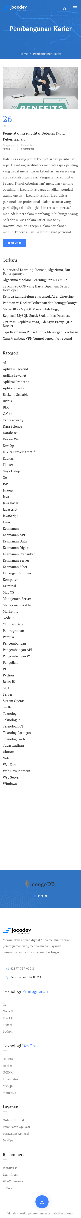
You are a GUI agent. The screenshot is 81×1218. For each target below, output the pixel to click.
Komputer (10, 579)
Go (5, 477)
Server (7, 694)
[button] (35, 896)
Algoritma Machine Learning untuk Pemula (35, 280)
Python (8, 675)
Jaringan (9, 490)
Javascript (10, 509)
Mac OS (8, 592)
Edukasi (8, 458)
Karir (6, 522)
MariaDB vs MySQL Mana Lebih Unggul (32, 309)
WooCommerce (13, 1181)
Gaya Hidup (11, 471)
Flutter (8, 464)
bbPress (8, 1188)
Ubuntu (8, 751)
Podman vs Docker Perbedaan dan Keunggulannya (40, 302)
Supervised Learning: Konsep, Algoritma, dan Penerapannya (36, 272)
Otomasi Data (13, 624)
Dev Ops (9, 445)
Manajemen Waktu (17, 605)
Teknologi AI (12, 720)
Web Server (11, 777)
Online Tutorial (13, 1120)
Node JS (9, 617)
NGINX (8, 1072)
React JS (9, 681)
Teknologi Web (14, 739)
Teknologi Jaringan (17, 732)
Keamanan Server (16, 560)
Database (10, 432)
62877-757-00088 (22, 968)
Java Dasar (10, 503)
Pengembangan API (17, 649)
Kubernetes (10, 1079)
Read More (14, 243)
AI (4, 363)
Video (7, 758)
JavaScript (10, 515)
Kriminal (9, 586)
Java (6, 496)
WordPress (10, 1168)
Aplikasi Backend (15, 369)
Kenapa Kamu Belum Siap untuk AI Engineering (38, 296)
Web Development (17, 771)
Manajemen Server (17, 598)
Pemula (8, 637)
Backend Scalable (15, 394)
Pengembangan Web (18, 656)
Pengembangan (14, 643)
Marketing (10, 611)
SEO (6, 688)
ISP (5, 483)
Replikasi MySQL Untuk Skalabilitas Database (36, 315)
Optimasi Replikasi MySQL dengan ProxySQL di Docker (38, 324)
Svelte (7, 707)
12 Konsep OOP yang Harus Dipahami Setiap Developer (36, 288)
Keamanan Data (15, 541)
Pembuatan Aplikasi (16, 1127)
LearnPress (10, 1174)
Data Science (12, 426)
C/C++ (7, 413)
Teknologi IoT (13, 726)
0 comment (27, 149)
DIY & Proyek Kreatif (19, 452)
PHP (6, 669)
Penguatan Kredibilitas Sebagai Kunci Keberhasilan (34, 136)
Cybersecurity (13, 420)
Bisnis (6, 149)
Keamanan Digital (16, 547)
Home (24, 54)
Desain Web (12, 439)
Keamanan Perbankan (19, 554)
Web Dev (9, 764)
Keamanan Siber (15, 566)
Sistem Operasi (14, 700)
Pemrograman (13, 630)
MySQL (8, 1086)
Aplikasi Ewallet (14, 375)
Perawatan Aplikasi (16, 1133)
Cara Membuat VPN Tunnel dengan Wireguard (37, 338)
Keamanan (11, 528)
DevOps (8, 1140)
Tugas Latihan (13, 745)
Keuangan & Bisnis (17, 573)
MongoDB (9, 1093)
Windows (10, 783)
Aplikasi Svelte (14, 388)
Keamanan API (14, 535)
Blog (6, 407)
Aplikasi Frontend (16, 381)
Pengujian (10, 662)
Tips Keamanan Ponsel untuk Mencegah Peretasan (40, 332)
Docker (7, 1066)
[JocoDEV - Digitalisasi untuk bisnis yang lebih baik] (15, 8)
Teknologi (10, 713)
